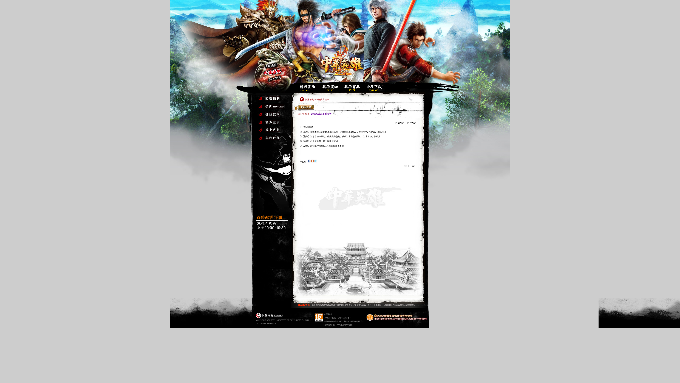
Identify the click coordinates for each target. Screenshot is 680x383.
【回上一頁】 (409, 166)
